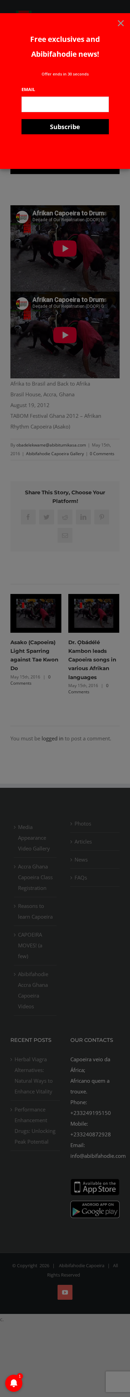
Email (28, 89)
